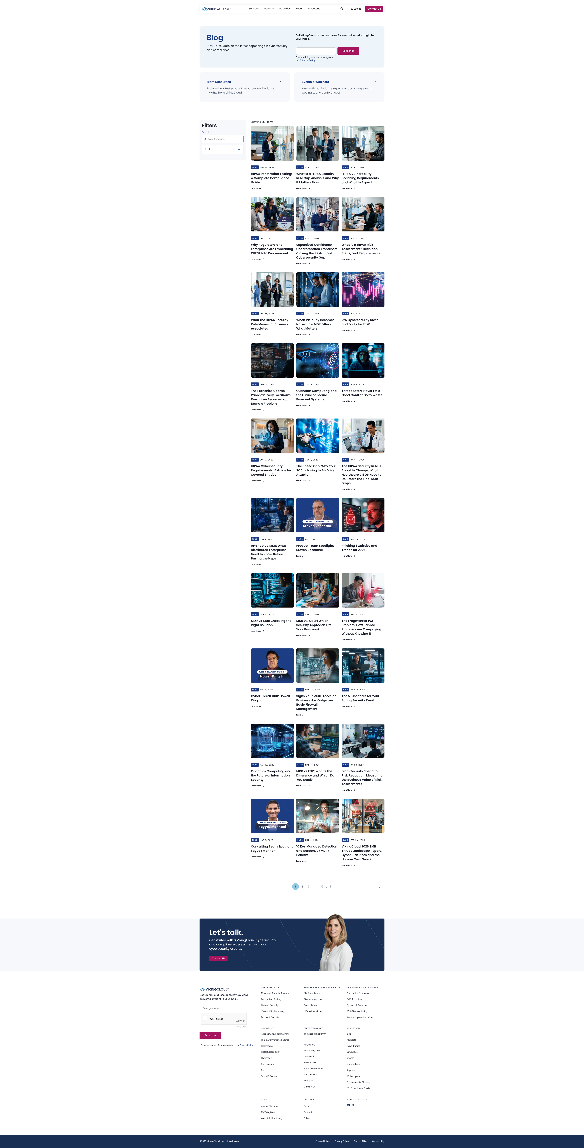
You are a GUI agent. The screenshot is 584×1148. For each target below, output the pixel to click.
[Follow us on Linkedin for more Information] (348, 1105)
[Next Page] (380, 886)
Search (205, 132)
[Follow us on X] (353, 1105)
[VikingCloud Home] (216, 8)
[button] (253, 9)
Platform (269, 8)
